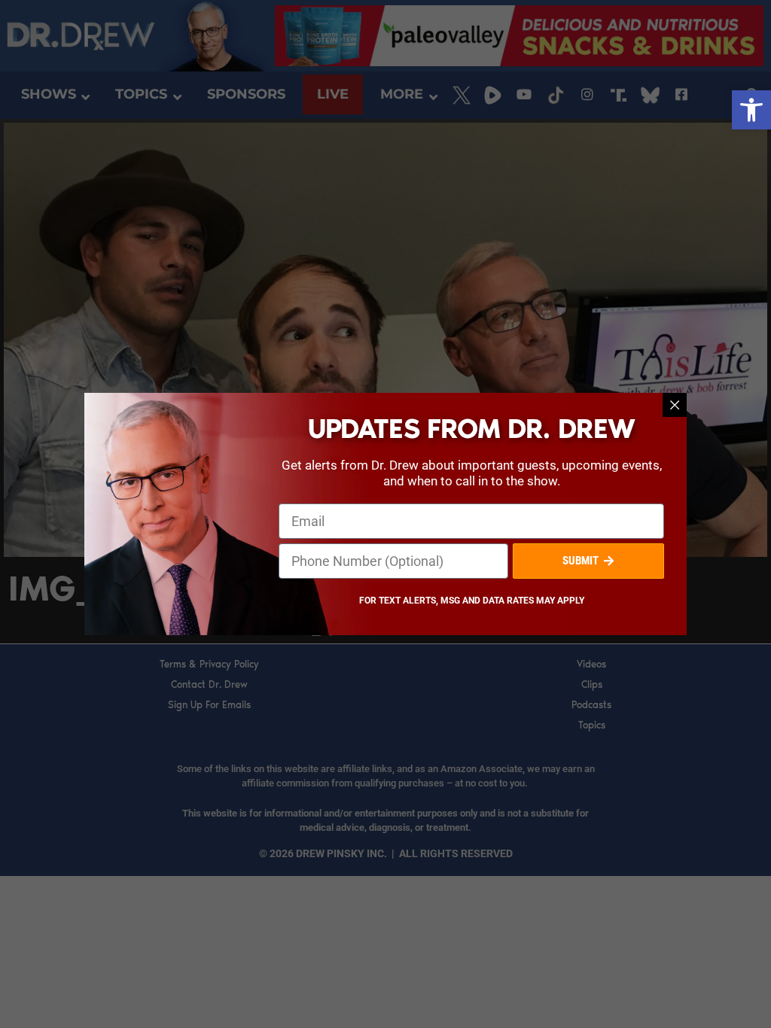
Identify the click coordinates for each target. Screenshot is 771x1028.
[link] (751, 109)
